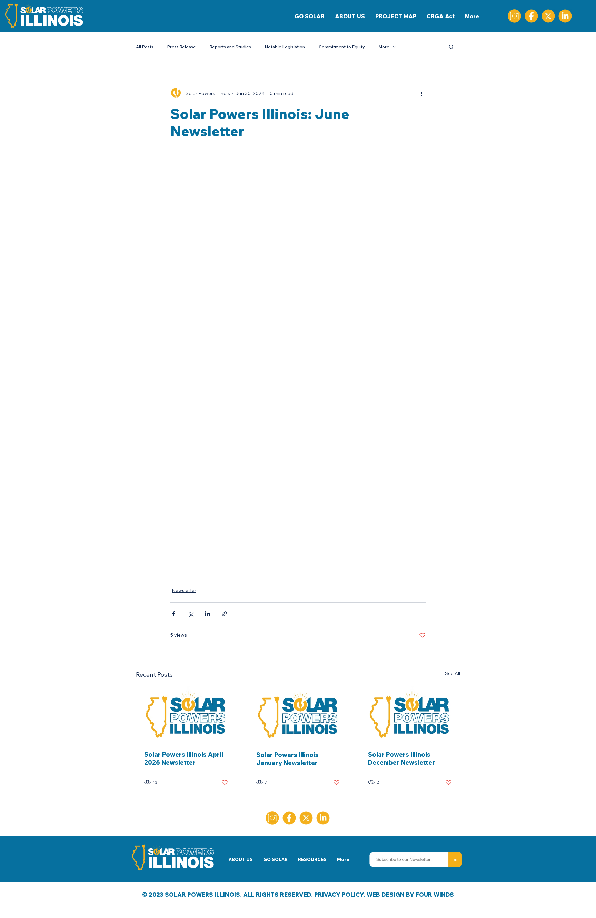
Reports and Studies (230, 46)
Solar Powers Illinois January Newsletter (287, 759)
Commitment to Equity (342, 46)
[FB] (531, 16)
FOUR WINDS (435, 894)
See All (452, 673)
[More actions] (421, 93)
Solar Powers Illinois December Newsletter (401, 758)
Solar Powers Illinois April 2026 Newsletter (183, 758)
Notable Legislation (285, 46)
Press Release (181, 46)
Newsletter (184, 590)
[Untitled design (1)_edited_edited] (514, 16)
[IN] (565, 16)
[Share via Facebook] (173, 614)
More (384, 46)
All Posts (144, 46)
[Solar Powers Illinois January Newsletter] (298, 714)
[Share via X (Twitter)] (190, 614)
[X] (548, 16)
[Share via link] (224, 614)
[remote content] (298, 362)
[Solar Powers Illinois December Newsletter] (410, 714)
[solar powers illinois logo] (186, 714)
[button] (451, 46)
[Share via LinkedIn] (207, 614)
